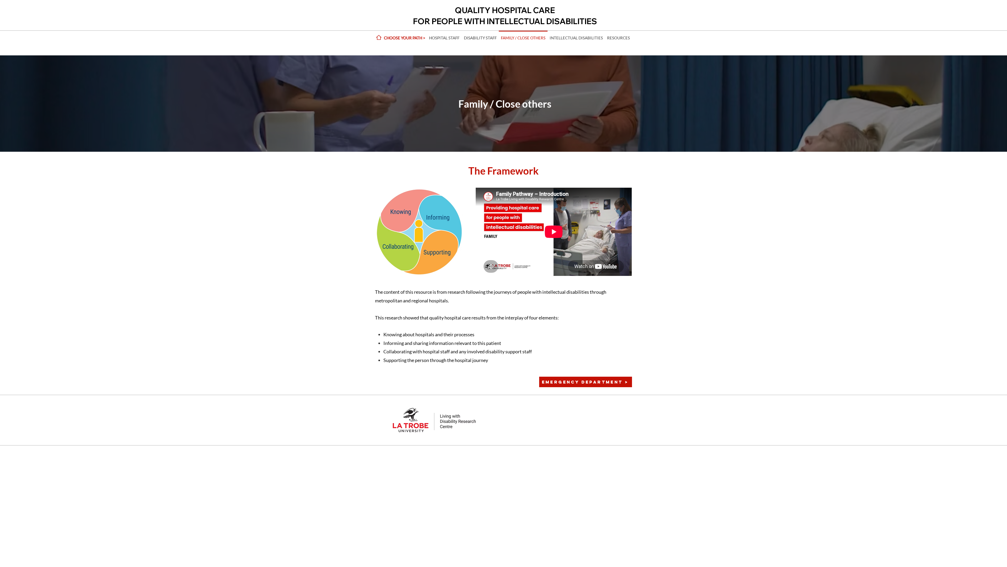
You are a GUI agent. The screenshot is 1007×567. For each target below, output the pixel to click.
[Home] (378, 37)
